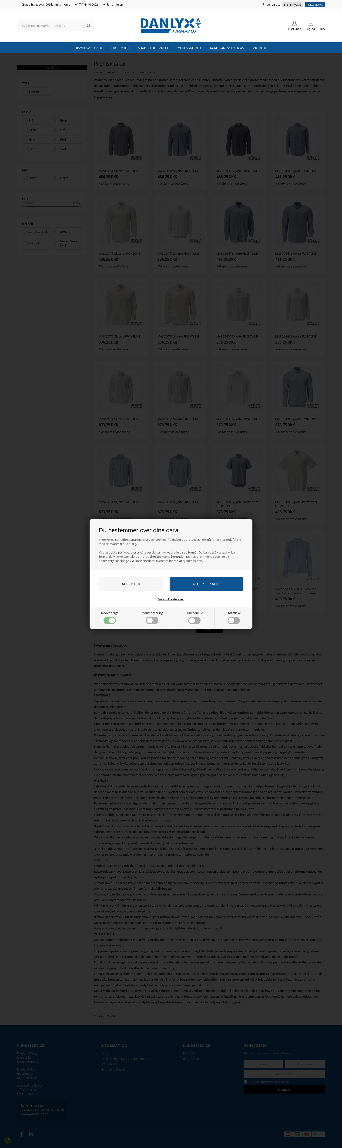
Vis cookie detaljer (171, 599)
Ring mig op (115, 4)
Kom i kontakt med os (227, 48)
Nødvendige (109, 613)
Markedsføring (152, 613)
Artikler (259, 48)
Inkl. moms (315, 4)
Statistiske (233, 613)
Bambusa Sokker (89, 48)
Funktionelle (194, 613)
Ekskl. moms (292, 4)
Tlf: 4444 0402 (88, 4)
